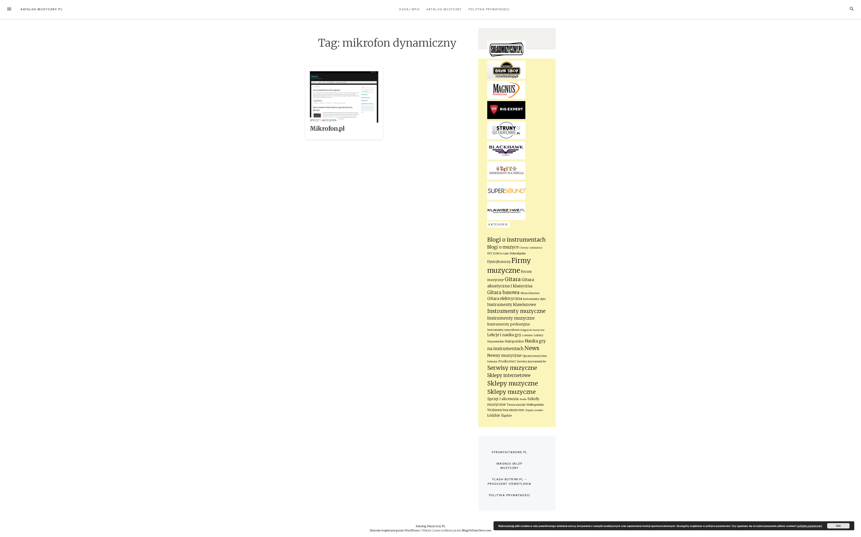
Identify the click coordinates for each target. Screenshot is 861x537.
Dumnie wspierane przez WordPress (395, 530)
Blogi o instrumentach (516, 239)
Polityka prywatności (489, 9)
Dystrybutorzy (499, 262)
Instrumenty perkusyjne (508, 324)
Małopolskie (514, 341)
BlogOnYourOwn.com (476, 530)
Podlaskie (492, 361)
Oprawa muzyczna (534, 355)
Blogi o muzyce (503, 247)
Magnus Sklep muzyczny (509, 466)
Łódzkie (493, 415)
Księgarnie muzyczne (532, 330)
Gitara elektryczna (504, 298)
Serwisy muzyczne (512, 367)
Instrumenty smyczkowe (503, 329)
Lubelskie (527, 335)
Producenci (507, 361)
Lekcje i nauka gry (504, 334)
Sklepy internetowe (509, 375)
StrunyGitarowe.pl (509, 452)
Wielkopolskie (535, 404)
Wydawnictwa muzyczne (505, 410)
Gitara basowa (503, 292)
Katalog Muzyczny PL (42, 9)
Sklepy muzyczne (512, 383)
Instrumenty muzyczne (516, 311)
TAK (838, 526)
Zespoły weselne (534, 410)
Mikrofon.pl (327, 128)
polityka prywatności (809, 526)
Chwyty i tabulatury (531, 247)
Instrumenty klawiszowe (511, 304)
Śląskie (506, 416)
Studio (523, 399)
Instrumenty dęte (534, 299)
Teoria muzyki (516, 404)
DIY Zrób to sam (498, 253)
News (531, 348)
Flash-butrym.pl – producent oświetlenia (509, 481)
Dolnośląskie (518, 253)
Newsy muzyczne (504, 355)
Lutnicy (538, 335)
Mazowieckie (495, 341)
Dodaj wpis (409, 9)
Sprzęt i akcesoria (323, 120)
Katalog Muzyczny (444, 9)
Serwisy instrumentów (531, 361)
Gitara (513, 279)
